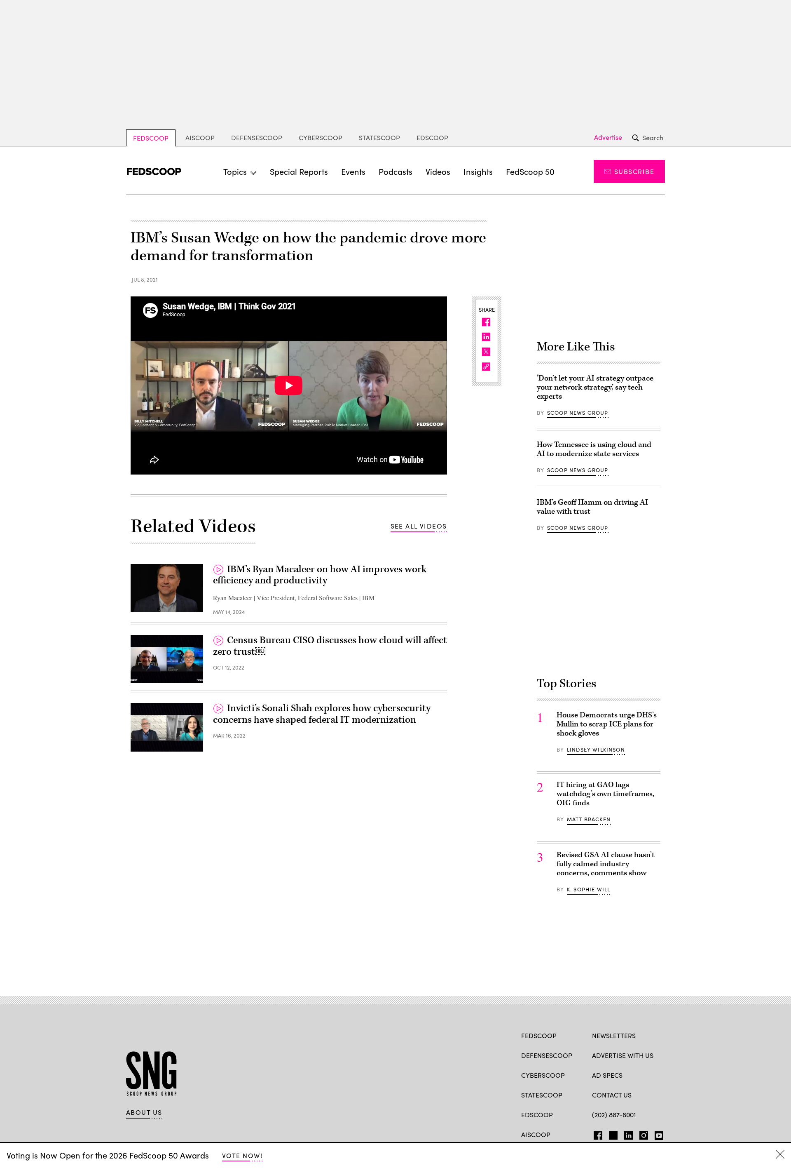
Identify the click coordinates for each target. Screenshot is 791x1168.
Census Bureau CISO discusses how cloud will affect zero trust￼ (330, 646)
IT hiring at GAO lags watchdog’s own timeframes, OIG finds (605, 794)
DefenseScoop (256, 137)
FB (596, 1134)
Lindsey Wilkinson (596, 749)
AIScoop (200, 137)
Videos (438, 171)
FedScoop (150, 138)
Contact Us (612, 1094)
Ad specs (607, 1075)
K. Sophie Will (588, 889)
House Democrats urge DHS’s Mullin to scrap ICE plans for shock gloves (607, 724)
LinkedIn (628, 1134)
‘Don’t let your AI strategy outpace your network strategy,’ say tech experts (595, 387)
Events (353, 171)
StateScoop (379, 137)
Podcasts (395, 171)
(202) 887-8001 (614, 1114)
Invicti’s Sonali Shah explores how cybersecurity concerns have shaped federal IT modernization (322, 714)
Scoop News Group (577, 412)
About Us (144, 1112)
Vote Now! (242, 1155)
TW (612, 1134)
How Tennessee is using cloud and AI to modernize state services (594, 449)
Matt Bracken (589, 819)
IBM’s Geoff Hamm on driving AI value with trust (592, 507)
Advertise (608, 137)
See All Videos (419, 526)
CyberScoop (320, 137)
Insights (478, 171)
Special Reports (299, 171)
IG (641, 1134)
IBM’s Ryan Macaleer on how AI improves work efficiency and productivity (320, 575)
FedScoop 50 (530, 171)
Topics (235, 171)
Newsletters (614, 1035)
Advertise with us (622, 1055)
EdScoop (432, 137)
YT (657, 1134)
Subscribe (634, 171)
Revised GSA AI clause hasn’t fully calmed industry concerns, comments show (606, 864)
